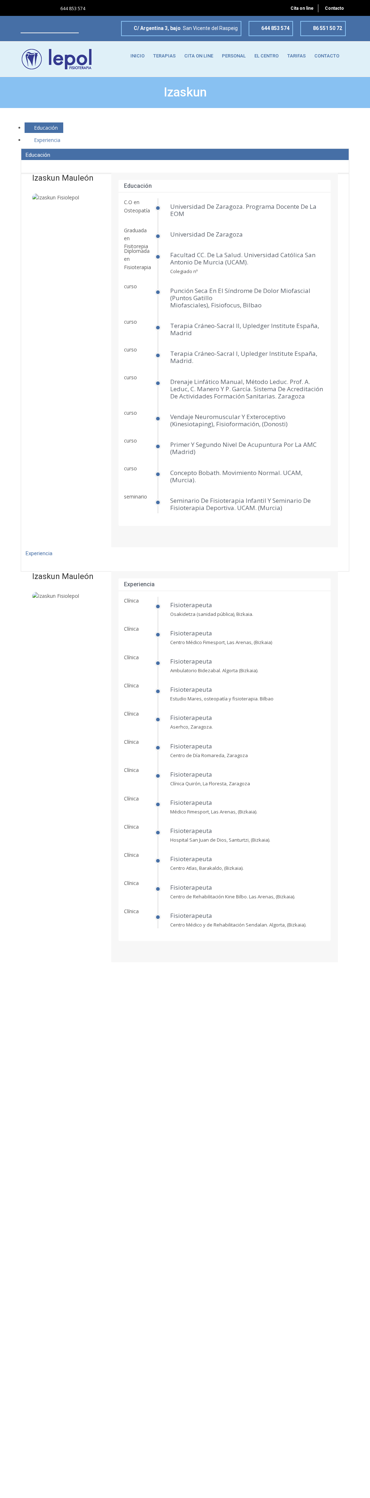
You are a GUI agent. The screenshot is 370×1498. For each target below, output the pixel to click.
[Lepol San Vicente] (56, 58)
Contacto (334, 8)
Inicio (137, 56)
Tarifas (296, 56)
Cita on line (302, 8)
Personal (234, 56)
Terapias (164, 56)
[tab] (44, 127)
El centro (266, 56)
